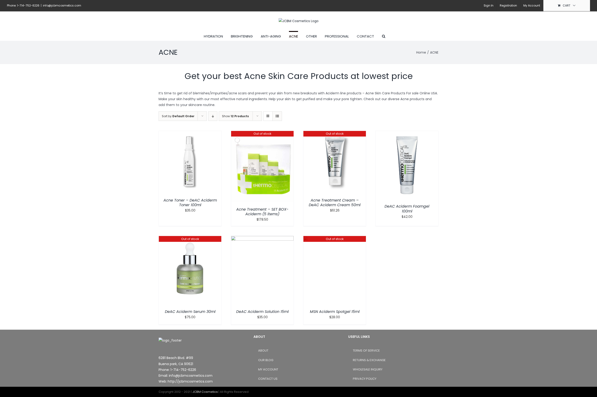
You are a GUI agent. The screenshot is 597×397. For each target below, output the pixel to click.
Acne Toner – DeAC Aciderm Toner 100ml (190, 203)
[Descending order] (212, 116)
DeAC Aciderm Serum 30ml (190, 311)
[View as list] (277, 116)
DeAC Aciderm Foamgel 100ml (407, 209)
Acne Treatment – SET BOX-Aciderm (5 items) (262, 212)
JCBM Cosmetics (205, 392)
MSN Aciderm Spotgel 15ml (335, 311)
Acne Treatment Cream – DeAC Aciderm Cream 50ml (335, 203)
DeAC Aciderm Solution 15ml (262, 311)
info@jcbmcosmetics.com (62, 5)
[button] (383, 36)
